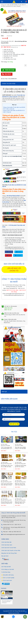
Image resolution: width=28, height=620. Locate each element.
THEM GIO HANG (9, 70)
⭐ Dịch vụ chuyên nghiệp (7, 577)
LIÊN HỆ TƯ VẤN (14, 424)
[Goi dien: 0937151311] (25, 617)
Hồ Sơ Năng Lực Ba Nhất (7, 569)
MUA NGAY (7, 74)
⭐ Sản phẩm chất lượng (7, 575)
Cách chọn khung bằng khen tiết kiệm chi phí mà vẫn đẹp (6, 484)
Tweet (19, 251)
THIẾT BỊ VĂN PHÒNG (12, 4)
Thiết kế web (11, 613)
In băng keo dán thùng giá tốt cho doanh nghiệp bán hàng (20, 466)
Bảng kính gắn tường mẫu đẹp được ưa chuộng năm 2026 (20, 502)
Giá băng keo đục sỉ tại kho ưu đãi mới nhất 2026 (6, 466)
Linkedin (18, 255)
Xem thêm (3, 450)
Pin (9, 255)
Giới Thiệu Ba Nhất (6, 566)
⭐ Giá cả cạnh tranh (6, 580)
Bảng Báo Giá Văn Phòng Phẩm (9, 553)
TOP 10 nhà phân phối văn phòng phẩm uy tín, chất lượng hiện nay (7, 448)
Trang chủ (3, 4)
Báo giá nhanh (4, 556)
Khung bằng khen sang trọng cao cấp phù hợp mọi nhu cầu (6, 502)
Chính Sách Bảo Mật (6, 542)
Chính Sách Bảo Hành (6, 545)
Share (9, 251)
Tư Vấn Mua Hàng (5, 572)
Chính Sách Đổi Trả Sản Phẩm (8, 547)
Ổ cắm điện (21, 4)
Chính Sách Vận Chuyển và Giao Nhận (10, 550)
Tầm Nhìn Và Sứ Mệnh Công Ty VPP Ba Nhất (20, 448)
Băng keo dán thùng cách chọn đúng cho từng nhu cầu (20, 484)
